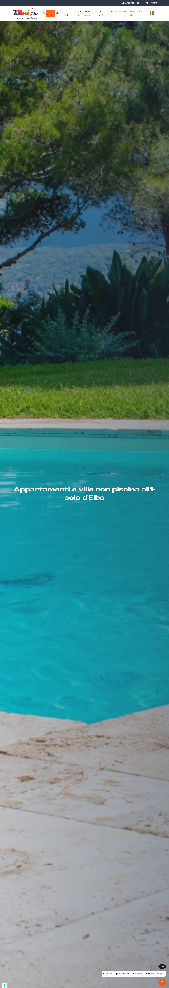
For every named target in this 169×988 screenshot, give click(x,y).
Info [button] (141, 11)
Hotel (79, 13)
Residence (87, 13)
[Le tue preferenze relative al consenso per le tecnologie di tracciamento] (4, 985)
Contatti (131, 13)
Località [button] (111, 11)
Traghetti (100, 13)
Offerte (49, 13)
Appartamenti (66, 13)
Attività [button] (122, 11)
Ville (58, 13)
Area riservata (132, 3)
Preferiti (153, 3)
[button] (152, 13)
